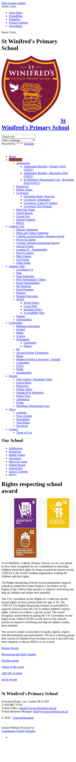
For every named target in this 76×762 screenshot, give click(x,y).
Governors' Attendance (37, 199)
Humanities (23, 339)
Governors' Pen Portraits (38, 206)
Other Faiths (23, 262)
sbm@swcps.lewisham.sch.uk (50, 711)
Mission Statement (27, 229)
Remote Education (27, 296)
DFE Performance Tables (31, 279)
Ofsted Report (24, 213)
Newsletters (16, 26)
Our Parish (22, 259)
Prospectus (22, 186)
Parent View (23, 396)
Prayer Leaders (25, 252)
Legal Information (23, 717)
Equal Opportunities (28, 282)
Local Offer (30, 306)
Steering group (10, 660)
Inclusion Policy (33, 309)
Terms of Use (24, 432)
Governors (22, 193)
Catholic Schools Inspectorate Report (37, 243)
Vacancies (22, 425)
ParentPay (15, 19)
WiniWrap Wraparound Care (32, 406)
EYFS (20, 366)
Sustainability (24, 372)
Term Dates (15, 12)
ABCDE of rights (11, 673)
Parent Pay (22, 386)
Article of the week (12, 666)
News (12, 409)
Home (12, 156)
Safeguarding (24, 319)
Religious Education (28, 326)
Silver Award (9, 679)
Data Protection (25, 276)
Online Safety (24, 389)
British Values (24, 189)
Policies (20, 316)
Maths (19, 332)
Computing (22, 362)
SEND (20, 299)
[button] (17, 32)
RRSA (20, 223)
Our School (15, 159)
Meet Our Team (25, 209)
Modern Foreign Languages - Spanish (38, 359)
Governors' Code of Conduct (40, 203)
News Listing (24, 416)
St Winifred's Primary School (35, 124)
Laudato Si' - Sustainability (32, 249)
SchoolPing (15, 16)
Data (19, 272)
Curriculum (15, 322)
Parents (13, 376)
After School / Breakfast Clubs (34, 379)
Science (20, 336)
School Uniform (18, 22)
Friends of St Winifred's (30, 392)
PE (18, 349)
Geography (30, 342)
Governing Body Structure (39, 196)
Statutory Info (17, 266)
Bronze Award (9, 648)
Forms (20, 402)
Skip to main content (13, 3)
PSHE (20, 369)
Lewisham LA (24, 269)
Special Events (24, 246)
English (20, 329)
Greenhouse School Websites (18, 731)
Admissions (23, 163)
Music (19, 356)
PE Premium (23, 286)
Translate (29, 143)
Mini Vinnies (23, 256)
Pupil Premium (25, 289)
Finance (20, 292)
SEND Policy (32, 302)
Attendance (23, 399)
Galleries (21, 412)
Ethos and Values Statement (32, 233)
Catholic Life (16, 226)
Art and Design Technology (32, 352)
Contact (13, 429)
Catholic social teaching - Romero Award (40, 236)
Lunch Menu (23, 382)
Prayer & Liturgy (26, 239)
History (28, 346)
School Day (23, 216)
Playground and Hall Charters (18, 654)
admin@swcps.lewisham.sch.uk (37, 708)
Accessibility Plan (34, 312)
